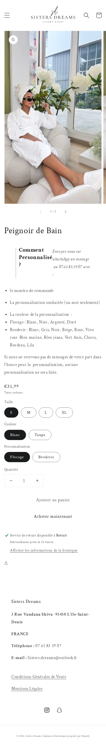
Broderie (46, 457)
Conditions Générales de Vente (38, 676)
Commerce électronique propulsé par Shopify (66, 736)
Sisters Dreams (33, 736)
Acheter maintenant (53, 516)
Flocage (17, 457)
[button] (7, 15)
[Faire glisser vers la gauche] (40, 211)
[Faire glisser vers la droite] (65, 211)
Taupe (40, 434)
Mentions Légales (27, 688)
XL (64, 412)
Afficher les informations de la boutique (44, 550)
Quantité (11, 469)
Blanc (15, 434)
